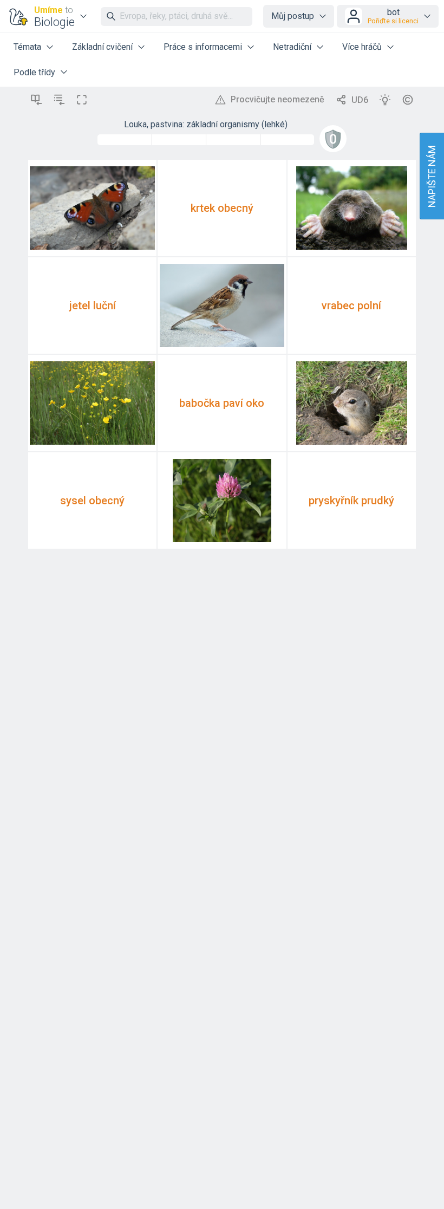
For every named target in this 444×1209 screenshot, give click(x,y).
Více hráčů (362, 47)
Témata (27, 47)
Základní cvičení (102, 47)
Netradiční (292, 47)
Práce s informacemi (203, 47)
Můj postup (292, 16)
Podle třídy (34, 72)
